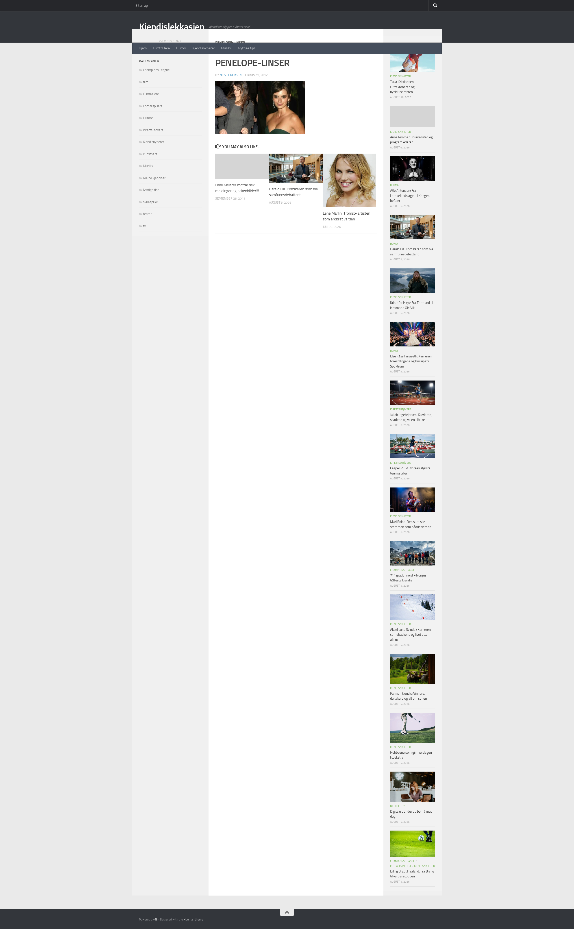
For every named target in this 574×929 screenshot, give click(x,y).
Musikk (226, 48)
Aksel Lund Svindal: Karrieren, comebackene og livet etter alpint (410, 635)
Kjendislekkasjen (171, 27)
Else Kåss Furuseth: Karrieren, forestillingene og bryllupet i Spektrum (411, 361)
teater (147, 214)
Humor (181, 48)
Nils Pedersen (230, 75)
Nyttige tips (246, 48)
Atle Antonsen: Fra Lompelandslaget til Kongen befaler (410, 196)
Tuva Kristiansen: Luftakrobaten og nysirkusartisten (402, 87)
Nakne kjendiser (154, 178)
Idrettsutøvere (153, 130)
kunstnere (150, 154)
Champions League (156, 70)
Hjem (143, 48)
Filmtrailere (161, 48)
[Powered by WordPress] (155, 919)
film (145, 82)
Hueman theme (193, 919)
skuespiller (150, 202)
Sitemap (141, 5)
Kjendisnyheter (203, 48)
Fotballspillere (153, 106)
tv (144, 226)
